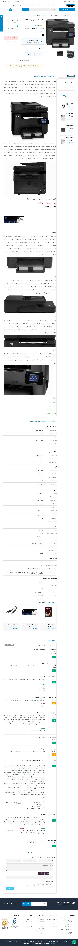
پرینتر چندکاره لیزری (68, 87)
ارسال (10, 888)
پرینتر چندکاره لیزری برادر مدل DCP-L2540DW (69, 127)
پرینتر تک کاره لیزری (68, 82)
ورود (7, 5)
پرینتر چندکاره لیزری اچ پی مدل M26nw (69, 104)
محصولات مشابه (42, 602)
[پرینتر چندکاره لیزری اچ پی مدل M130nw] (63, 141)
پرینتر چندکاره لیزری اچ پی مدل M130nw (69, 138)
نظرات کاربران (52, 640)
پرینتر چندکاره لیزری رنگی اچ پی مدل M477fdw (69, 115)
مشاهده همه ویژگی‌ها (24, 60)
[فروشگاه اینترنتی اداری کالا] (73, 15)
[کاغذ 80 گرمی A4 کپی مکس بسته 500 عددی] (48, 612)
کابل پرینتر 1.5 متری (11, 625)
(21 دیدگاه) (36, 25)
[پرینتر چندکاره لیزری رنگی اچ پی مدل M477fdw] (63, 118)
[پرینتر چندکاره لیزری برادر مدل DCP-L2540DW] (63, 130)
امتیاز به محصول (49, 881)
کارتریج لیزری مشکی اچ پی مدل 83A (29, 625)
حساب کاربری (16, 1)
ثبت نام (2, 5)
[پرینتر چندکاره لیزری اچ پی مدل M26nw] (63, 107)
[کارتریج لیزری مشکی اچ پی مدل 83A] (30, 612)
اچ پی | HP (41, 28)
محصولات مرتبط (51, 602)
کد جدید (51, 874)
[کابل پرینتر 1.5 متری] (11, 612)
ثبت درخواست (26, 904)
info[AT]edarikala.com (66, 929)
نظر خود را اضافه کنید (9, 644)
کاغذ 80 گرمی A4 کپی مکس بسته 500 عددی (48, 625)
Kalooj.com (52, 944)
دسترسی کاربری (7, 1)
